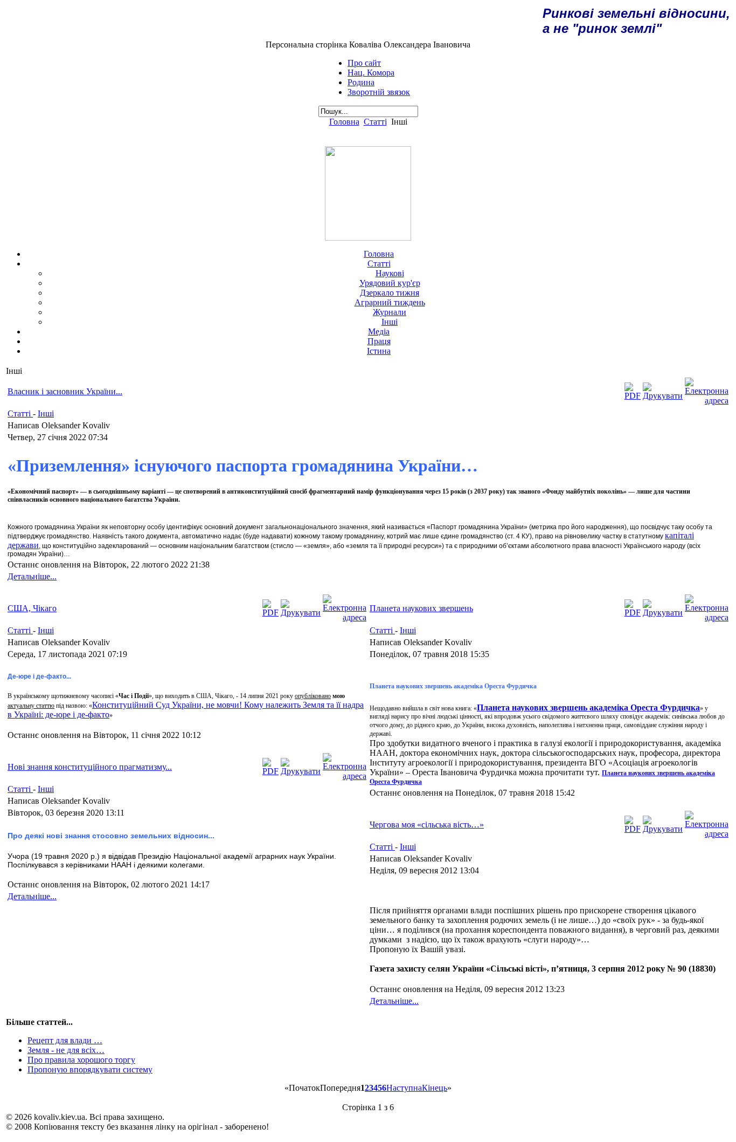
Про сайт (364, 62)
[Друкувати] (663, 395)
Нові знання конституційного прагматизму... (90, 766)
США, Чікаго (32, 608)
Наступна (404, 1087)
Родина (361, 82)
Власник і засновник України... (65, 391)
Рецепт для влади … (64, 1040)
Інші (46, 413)
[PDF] (632, 395)
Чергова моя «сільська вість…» (427, 824)
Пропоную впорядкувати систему (89, 1069)
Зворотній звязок (379, 92)
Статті (375, 121)
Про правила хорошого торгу (81, 1059)
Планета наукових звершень (421, 608)
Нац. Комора (371, 72)
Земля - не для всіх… (66, 1050)
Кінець (434, 1087)
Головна (344, 121)
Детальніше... (32, 576)
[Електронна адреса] (706, 400)
